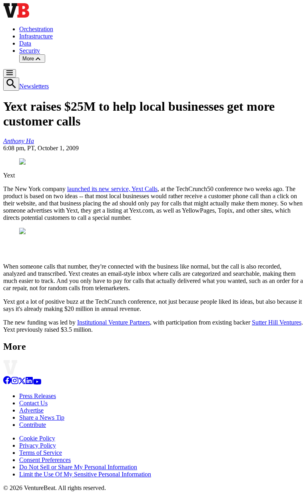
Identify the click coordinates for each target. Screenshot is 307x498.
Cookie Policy (37, 438)
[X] (22, 382)
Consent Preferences (45, 459)
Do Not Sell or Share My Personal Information (78, 467)
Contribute (32, 424)
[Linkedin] (29, 382)
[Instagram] (14, 382)
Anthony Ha (18, 140)
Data (25, 43)
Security (29, 50)
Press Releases (37, 395)
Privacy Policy (37, 445)
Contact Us (33, 403)
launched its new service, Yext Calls (112, 188)
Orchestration (36, 29)
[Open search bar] (11, 84)
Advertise (31, 410)
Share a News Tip (41, 417)
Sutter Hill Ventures (276, 322)
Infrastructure (36, 36)
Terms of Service (40, 452)
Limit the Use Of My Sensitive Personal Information (85, 474)
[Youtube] (37, 382)
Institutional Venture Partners (113, 322)
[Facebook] (7, 382)
